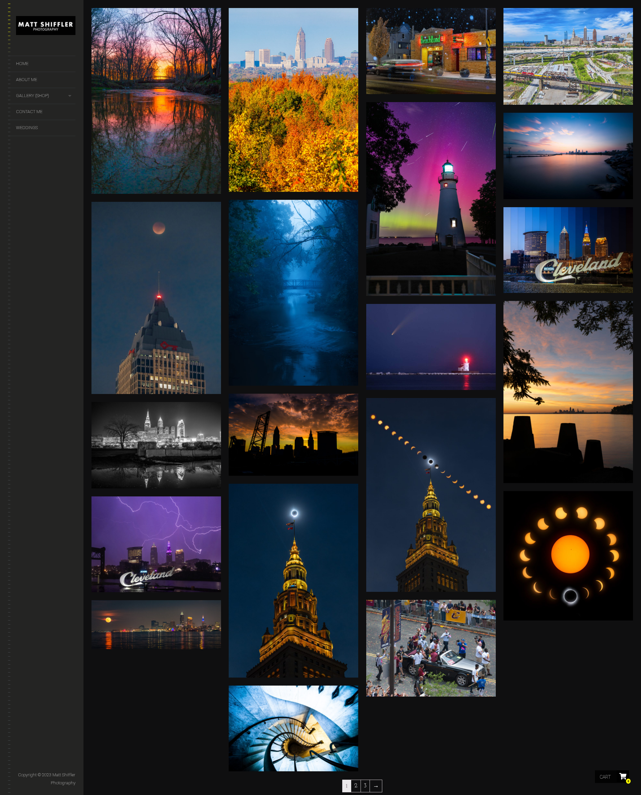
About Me (26, 79)
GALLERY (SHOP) (32, 95)
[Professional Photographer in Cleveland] (45, 27)
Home (22, 63)
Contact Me (29, 111)
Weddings (27, 127)
